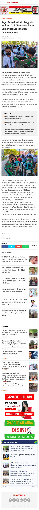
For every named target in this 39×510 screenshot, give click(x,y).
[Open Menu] (2, 2)
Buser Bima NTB (24, 506)
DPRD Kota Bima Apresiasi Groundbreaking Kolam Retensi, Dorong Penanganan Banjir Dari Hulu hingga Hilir (14, 365)
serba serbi (9, 18)
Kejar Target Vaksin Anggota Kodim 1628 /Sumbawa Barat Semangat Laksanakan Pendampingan (18, 27)
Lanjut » (34, 486)
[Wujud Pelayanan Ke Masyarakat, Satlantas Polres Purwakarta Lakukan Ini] (33, 387)
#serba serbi (6, 238)
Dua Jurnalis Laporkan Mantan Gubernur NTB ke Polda (12, 353)
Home (3, 18)
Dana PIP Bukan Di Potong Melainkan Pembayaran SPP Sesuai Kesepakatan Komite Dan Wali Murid (14, 332)
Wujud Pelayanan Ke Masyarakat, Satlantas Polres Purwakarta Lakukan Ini (14, 386)
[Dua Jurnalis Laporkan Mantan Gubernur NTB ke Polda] (33, 355)
